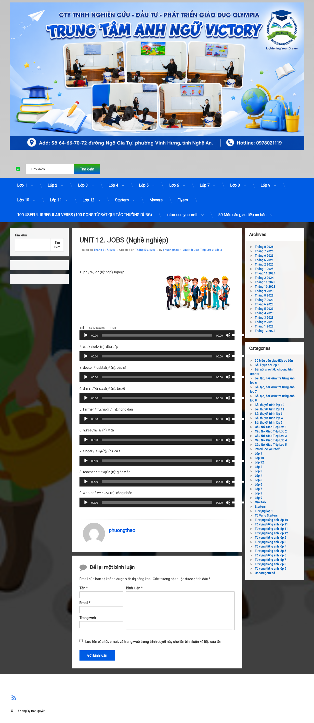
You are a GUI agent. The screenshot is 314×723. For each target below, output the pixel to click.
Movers (156, 200)
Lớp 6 (174, 185)
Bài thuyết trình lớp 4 (269, 418)
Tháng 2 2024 (264, 278)
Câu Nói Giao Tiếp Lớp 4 (271, 440)
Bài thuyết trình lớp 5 (269, 422)
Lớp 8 (235, 185)
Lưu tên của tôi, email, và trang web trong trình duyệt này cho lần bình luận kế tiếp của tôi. (153, 642)
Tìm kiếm (21, 235)
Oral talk (260, 502)
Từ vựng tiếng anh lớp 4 (270, 546)
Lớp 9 (265, 185)
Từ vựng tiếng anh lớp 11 (271, 524)
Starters (122, 200)
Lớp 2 (52, 185)
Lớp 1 (22, 185)
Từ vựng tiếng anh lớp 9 (270, 568)
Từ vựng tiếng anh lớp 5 (270, 551)
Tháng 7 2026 (264, 251)
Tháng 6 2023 (264, 304)
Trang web (87, 618)
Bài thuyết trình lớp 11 (269, 409)
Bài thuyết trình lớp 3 (269, 413)
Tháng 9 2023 (264, 291)
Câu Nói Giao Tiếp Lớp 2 (271, 431)
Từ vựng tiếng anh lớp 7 (270, 559)
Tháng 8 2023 (264, 295)
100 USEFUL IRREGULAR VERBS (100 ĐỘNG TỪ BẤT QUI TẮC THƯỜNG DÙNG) (84, 214)
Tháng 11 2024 (265, 273)
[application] (157, 335)
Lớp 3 (83, 185)
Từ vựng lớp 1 (264, 511)
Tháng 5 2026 (264, 260)
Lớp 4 (113, 185)
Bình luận (134, 588)
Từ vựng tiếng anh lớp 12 (271, 533)
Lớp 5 (144, 185)
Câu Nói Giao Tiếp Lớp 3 (198, 249)
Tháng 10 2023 (265, 286)
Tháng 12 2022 (265, 331)
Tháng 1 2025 (264, 269)
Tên (83, 588)
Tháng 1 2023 (264, 326)
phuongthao (171, 249)
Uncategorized (265, 573)
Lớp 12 (88, 200)
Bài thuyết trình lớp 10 (269, 405)
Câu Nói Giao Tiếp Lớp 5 (271, 444)
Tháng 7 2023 (264, 300)
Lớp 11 (56, 200)
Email (85, 603)
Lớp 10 (23, 200)
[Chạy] (85, 335)
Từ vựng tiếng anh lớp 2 (270, 537)
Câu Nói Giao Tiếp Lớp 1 (271, 427)
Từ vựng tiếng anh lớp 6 (270, 555)
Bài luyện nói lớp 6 (267, 365)
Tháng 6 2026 (264, 255)
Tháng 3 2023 (264, 317)
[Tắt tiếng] (228, 335)
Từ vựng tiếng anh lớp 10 (271, 520)
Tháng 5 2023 (264, 308)
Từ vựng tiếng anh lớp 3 (270, 542)
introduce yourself (182, 214)
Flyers (182, 200)
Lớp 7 (204, 185)
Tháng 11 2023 (265, 282)
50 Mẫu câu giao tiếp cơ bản (242, 214)
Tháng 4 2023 (264, 313)
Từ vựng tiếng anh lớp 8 (270, 564)
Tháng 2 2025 (264, 264)
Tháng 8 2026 (264, 247)
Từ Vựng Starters (266, 515)
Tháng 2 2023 (264, 322)
